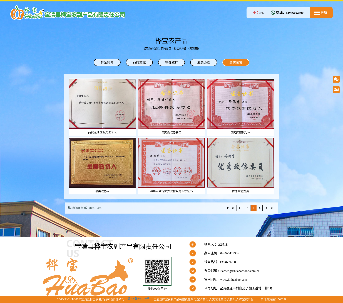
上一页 (230, 208)
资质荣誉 (235, 62)
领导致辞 (171, 62)
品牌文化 (139, 62)
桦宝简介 (107, 62)
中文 (256, 12)
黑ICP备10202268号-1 (140, 298)
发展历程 (203, 62)
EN (262, 12)
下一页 (269, 208)
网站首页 (166, 48)
